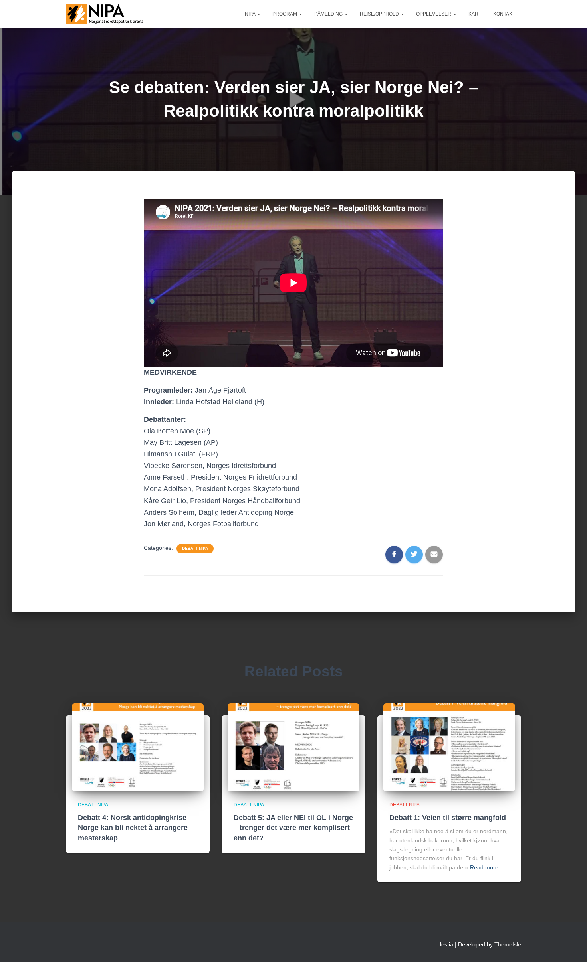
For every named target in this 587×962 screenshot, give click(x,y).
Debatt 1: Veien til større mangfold (447, 818)
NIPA (250, 14)
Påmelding (329, 14)
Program (285, 14)
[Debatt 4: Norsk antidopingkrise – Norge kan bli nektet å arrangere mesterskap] (138, 746)
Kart (474, 14)
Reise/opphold (380, 14)
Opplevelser (434, 14)
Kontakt (504, 14)
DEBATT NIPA (195, 548)
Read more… (487, 867)
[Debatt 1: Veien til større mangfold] (449, 746)
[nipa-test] (105, 14)
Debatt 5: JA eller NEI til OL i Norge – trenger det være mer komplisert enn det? (293, 828)
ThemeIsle (507, 944)
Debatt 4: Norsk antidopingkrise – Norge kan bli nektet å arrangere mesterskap (135, 828)
